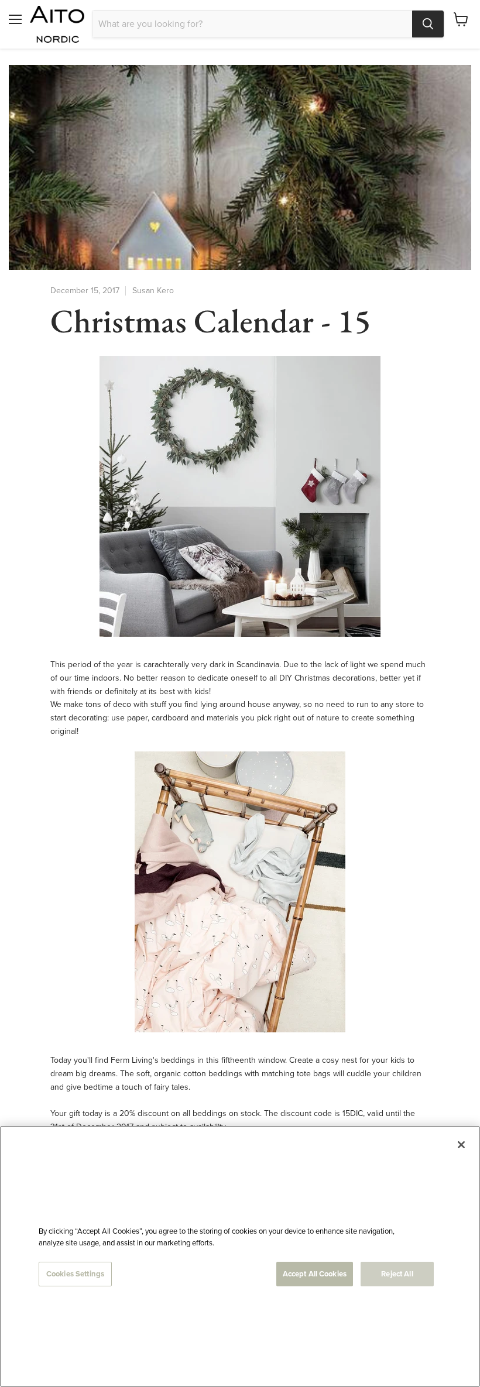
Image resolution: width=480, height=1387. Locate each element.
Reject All (397, 1273)
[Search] (428, 24)
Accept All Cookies (315, 1273)
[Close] (461, 1145)
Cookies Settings (75, 1273)
